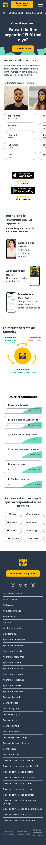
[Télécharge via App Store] (23, 175)
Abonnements (10, 616)
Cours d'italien (10, 720)
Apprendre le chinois (13, 668)
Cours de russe (10, 748)
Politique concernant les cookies (38, 833)
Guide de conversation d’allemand (19, 760)
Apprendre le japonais (13, 679)
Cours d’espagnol (34, 13)
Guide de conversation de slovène (19, 820)
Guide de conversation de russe (18, 814)
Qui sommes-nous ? (12, 593)
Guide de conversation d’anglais (18, 771)
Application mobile (12, 610)
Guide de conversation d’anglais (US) (20, 766)
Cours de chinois (11, 725)
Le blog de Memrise (12, 628)
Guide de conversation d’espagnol (19, 777)
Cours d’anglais (10, 702)
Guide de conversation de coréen (18, 794)
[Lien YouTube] (26, 585)
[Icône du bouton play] (16, 98)
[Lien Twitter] (20, 585)
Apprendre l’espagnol (13, 13)
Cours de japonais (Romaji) (16, 743)
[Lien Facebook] (13, 585)
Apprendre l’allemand (13, 645)
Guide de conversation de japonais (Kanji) (22, 808)
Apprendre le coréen (13, 674)
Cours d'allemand (11, 697)
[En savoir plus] (40, 5)
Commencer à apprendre (22, 4)
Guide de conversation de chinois (18, 789)
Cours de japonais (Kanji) (15, 737)
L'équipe (7, 622)
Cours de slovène (11, 754)
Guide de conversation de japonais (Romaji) (19, 802)
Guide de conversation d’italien (17, 783)
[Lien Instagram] (33, 585)
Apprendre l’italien (12, 662)
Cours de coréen (11, 731)
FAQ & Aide (8, 605)
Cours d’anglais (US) (12, 708)
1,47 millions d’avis (23, 199)
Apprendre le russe (12, 685)
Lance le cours (23, 48)
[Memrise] (6, 5)
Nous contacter (10, 599)
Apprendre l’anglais (12, 651)
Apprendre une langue (14, 639)
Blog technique (10, 633)
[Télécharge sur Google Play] (23, 190)
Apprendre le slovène (13, 691)
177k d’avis (23, 183)
